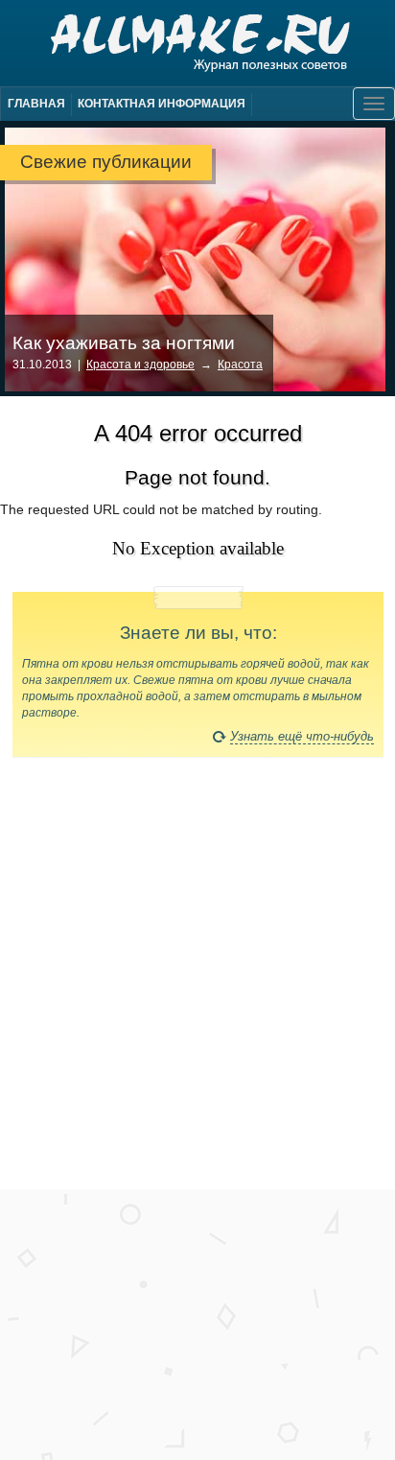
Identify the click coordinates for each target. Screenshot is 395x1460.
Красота (240, 364)
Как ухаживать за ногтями (123, 343)
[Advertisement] (197, 982)
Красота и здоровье (140, 364)
